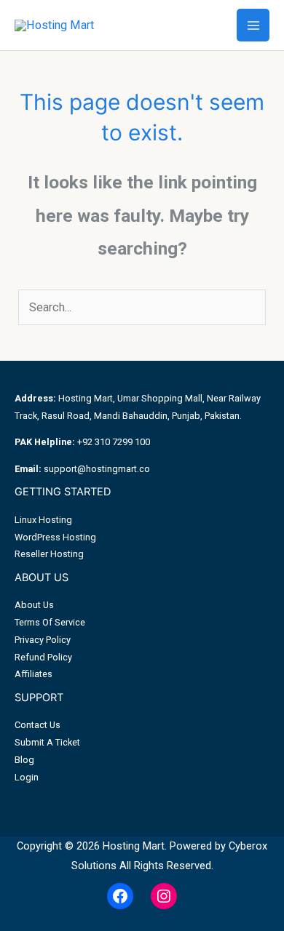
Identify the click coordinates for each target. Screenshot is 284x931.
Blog (24, 759)
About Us (34, 604)
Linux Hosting (43, 519)
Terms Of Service (50, 622)
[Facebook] (120, 896)
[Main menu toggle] (253, 25)
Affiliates (33, 673)
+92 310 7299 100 (113, 441)
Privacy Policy (43, 639)
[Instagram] (164, 896)
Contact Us (37, 724)
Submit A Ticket (47, 742)
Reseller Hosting (49, 553)
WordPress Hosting (55, 537)
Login (27, 777)
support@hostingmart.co (97, 468)
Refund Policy (43, 657)
